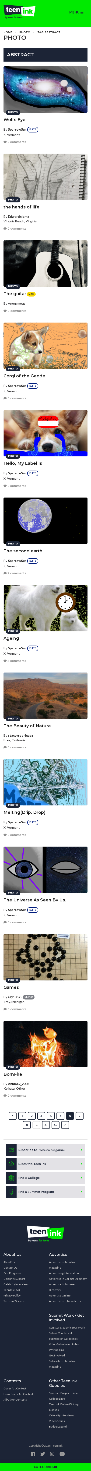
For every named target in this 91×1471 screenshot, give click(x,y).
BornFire (13, 1074)
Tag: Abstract (48, 32)
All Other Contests (15, 1399)
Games (11, 987)
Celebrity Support (14, 1278)
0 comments (16, 228)
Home (8, 32)
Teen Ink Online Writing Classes (63, 1407)
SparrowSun (17, 129)
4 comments (16, 661)
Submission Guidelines (63, 1338)
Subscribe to (41, 1150)
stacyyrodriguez (20, 735)
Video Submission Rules (64, 1344)
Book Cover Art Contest (18, 1394)
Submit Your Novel (60, 1333)
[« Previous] (13, 1116)
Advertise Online (59, 1295)
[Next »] (65, 1125)
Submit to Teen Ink (32, 1164)
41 (46, 1125)
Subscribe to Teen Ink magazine (62, 1363)
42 (55, 1125)
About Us (9, 1262)
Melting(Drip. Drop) (25, 812)
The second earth (23, 551)
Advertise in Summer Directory (62, 1287)
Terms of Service (14, 1301)
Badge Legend (58, 1426)
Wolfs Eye (14, 119)
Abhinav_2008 (18, 1084)
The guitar (15, 293)
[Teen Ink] (23, 12)
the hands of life (21, 207)
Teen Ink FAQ (12, 1290)
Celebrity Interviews (16, 1284)
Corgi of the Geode (24, 376)
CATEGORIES (44, 1467)
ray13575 (15, 997)
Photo (24, 32)
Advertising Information (64, 1273)
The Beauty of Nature (27, 726)
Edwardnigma (18, 216)
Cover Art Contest (15, 1388)
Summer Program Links (63, 1393)
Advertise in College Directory (68, 1278)
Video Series (57, 1421)
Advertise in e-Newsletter (65, 1301)
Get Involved (57, 1355)
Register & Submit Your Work (67, 1327)
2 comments (16, 142)
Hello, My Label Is (23, 463)
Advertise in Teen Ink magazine (62, 1264)
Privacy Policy (12, 1295)
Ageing (11, 638)
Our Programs (12, 1273)
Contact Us (10, 1267)
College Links (57, 1398)
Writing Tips (56, 1350)
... (36, 1125)
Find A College (29, 1178)
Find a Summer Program (36, 1192)
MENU (74, 12)
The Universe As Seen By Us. (35, 900)
